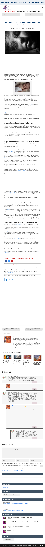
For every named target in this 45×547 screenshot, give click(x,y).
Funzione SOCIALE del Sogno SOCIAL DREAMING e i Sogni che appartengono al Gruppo (27, 362)
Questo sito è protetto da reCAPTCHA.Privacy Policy (12, 470)
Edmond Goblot (17, 238)
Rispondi (34, 389)
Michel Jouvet (7, 231)
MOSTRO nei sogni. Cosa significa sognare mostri (13, 506)
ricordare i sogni (19, 224)
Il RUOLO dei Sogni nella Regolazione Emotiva (15, 530)
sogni (5, 112)
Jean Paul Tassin (21, 240)
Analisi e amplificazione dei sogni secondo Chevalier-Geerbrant (37, 363)
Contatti (29, 545)
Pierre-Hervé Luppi (11, 192)
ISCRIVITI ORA (11, 272)
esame (31, 104)
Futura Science (21, 246)
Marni (16, 28)
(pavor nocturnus (21, 170)
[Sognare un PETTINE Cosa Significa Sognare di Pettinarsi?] (4, 527)
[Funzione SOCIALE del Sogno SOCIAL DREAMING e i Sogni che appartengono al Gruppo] (27, 357)
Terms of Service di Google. (7, 472)
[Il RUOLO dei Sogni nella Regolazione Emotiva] (4, 531)
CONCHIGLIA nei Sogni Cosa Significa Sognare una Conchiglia (16, 503)
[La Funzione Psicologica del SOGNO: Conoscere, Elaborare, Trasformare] (7, 357)
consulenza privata (21, 269)
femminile (10, 151)
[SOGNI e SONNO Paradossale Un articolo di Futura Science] (22, 42)
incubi (5, 157)
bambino (18, 168)
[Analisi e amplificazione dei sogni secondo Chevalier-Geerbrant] (37, 358)
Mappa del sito (19, 545)
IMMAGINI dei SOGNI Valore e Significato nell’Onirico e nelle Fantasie (17, 362)
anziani (8, 209)
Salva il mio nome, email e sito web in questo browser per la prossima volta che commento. (22, 463)
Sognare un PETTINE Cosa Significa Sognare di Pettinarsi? (18, 526)
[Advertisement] (22, 64)
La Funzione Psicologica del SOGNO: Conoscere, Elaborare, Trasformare (7, 361)
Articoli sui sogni (11, 11)
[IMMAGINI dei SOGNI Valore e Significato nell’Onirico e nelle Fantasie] (17, 357)
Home (6, 11)
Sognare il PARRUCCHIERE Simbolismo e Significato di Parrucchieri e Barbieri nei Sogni (23, 521)
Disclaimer (25, 545)
